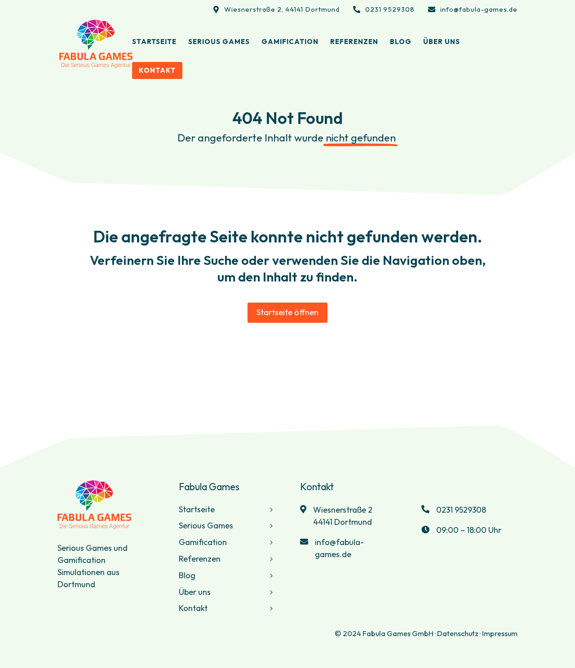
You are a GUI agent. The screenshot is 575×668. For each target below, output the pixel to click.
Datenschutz (457, 633)
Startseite (197, 509)
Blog (187, 575)
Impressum (500, 633)
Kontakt (193, 608)
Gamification (203, 542)
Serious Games (206, 525)
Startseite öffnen (287, 312)
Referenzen (200, 559)
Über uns (195, 592)
